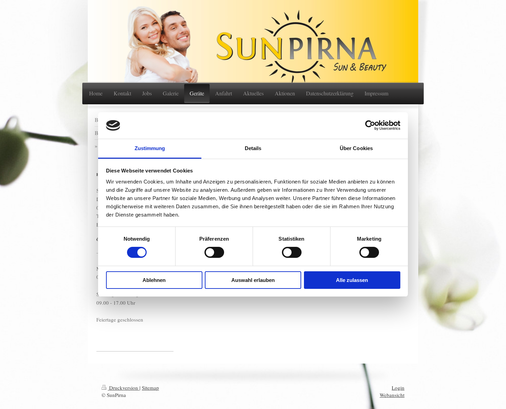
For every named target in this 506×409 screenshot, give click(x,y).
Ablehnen (154, 280)
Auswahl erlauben (253, 280)
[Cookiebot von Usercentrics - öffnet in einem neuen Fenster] (370, 125)
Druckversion (123, 387)
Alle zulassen (352, 280)
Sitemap (150, 387)
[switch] (214, 252)
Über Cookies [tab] (356, 148)
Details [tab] (253, 148)
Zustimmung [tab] (150, 148)
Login (398, 387)
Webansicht (392, 394)
